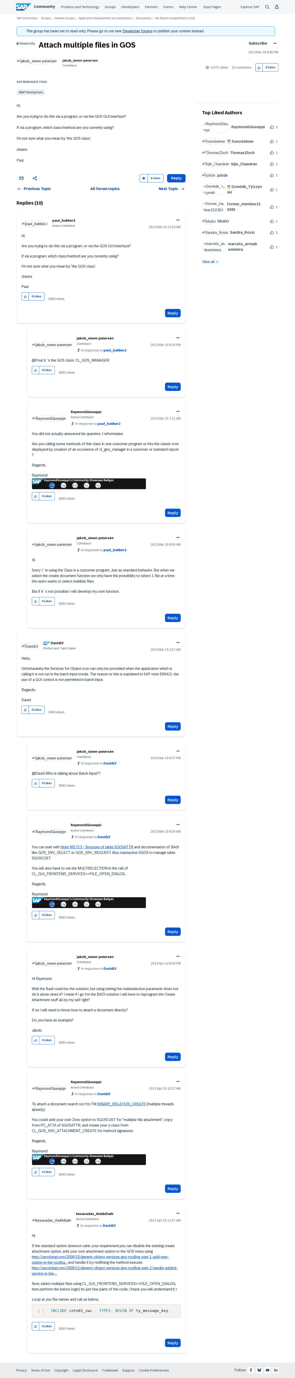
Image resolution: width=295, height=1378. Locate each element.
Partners (151, 7)
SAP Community (27, 18)
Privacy (21, 1370)
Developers (130, 7)
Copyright (61, 1370)
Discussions (143, 18)
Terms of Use (40, 1370)
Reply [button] (176, 178)
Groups (110, 7)
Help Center (188, 7)
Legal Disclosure (85, 1370)
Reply (173, 313)
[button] (259, 67)
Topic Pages (212, 7)
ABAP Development (31, 92)
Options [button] (274, 43)
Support (128, 1370)
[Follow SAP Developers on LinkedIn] (276, 1370)
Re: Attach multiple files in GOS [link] (175, 18)
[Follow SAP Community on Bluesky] (259, 1370)
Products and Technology (80, 7)
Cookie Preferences (154, 1370)
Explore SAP (250, 7)
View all (208, 262)
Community (44, 7)
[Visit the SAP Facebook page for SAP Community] (251, 1370)
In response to (103, 350)
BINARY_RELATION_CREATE (121, 1104)
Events (168, 7)
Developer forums (138, 31)
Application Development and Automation (105, 18)
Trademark (110, 1370)
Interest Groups (64, 18)
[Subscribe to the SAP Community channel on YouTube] (267, 1370)
